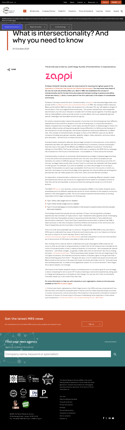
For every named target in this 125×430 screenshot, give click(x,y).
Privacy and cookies (66, 404)
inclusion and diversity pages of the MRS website (63, 237)
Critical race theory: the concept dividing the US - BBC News (81, 297)
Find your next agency (21, 341)
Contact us (63, 418)
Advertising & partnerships (68, 399)
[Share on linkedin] (26, 70)
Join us (105, 2)
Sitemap (62, 407)
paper (91, 102)
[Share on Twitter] (9, 70)
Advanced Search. (111, 342)
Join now (62, 396)
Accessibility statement (68, 413)
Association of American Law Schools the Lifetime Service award (69, 88)
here (14, 20)
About (72, 2)
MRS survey (57, 189)
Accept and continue (12, 27)
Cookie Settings (60, 27)
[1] (60, 95)
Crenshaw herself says (61, 253)
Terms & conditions (66, 402)
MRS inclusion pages (64, 283)
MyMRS (114, 2)
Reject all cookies (35, 27)
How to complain (65, 416)
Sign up (91, 324)
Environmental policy (67, 410)
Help (65, 2)
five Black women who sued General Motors (71, 105)
